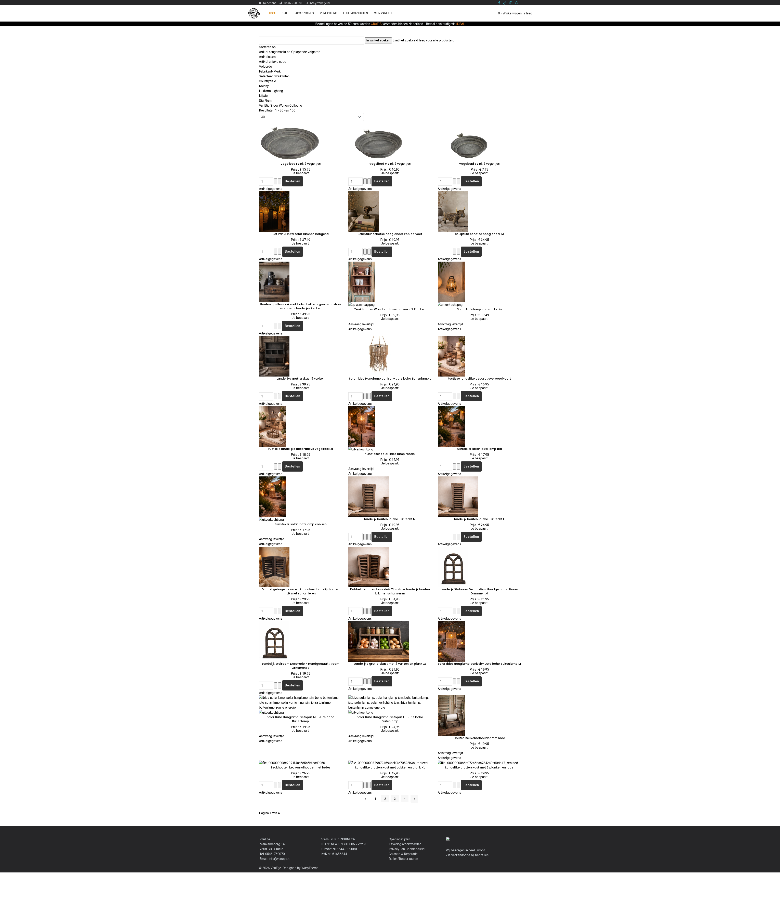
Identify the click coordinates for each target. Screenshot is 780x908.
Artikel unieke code (272, 62)
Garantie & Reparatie (403, 854)
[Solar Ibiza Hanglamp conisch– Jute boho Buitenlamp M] (451, 641)
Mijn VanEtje (383, 13)
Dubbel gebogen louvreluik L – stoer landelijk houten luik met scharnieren (300, 591)
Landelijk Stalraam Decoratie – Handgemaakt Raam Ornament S (300, 666)
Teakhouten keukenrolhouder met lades (300, 767)
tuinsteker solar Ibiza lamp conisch (301, 524)
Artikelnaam (267, 57)
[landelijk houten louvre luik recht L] (458, 496)
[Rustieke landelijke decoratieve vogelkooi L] (451, 356)
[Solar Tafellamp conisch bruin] (451, 282)
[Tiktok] (504, 3)
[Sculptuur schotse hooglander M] (453, 211)
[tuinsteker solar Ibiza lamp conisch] (272, 496)
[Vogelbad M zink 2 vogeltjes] (378, 141)
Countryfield (267, 81)
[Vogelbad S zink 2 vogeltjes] (468, 141)
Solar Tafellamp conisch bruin (479, 309)
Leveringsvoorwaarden (405, 844)
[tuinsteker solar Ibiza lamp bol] (451, 426)
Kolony (264, 86)
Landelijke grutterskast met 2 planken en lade (479, 767)
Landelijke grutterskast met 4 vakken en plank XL (390, 664)
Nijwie (263, 96)
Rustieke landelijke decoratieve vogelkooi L (479, 379)
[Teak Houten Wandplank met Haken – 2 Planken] (361, 282)
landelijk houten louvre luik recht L (479, 519)
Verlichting (328, 13)
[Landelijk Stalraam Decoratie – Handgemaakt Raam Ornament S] (278, 641)
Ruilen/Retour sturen (403, 859)
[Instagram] (510, 3)
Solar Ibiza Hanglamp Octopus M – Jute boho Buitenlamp (300, 719)
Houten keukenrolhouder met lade (479, 738)
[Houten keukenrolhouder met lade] (451, 715)
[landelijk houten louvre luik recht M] (368, 496)
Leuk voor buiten (355, 13)
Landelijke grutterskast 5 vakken (301, 379)
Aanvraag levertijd (361, 324)
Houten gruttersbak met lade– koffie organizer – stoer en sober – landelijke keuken (300, 306)
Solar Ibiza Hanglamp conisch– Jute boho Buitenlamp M (479, 664)
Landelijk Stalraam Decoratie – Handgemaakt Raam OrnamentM (479, 591)
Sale (286, 13)
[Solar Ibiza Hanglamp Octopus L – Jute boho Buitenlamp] (390, 702)
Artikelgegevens (270, 189)
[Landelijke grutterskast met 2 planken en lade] (478, 763)
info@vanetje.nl (320, 3)
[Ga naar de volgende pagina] (414, 799)
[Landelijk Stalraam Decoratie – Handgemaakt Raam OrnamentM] (457, 567)
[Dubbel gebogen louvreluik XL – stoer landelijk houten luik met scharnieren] (368, 567)
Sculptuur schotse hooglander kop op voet (390, 234)
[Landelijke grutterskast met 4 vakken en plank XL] (378, 641)
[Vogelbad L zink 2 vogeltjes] (289, 141)
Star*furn (265, 101)
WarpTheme (309, 868)
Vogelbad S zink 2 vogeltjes (479, 164)
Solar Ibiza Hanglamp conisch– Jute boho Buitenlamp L (390, 379)
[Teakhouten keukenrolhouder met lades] (292, 763)
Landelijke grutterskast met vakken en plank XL (390, 767)
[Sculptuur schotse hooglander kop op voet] (363, 211)
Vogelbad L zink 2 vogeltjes (301, 164)
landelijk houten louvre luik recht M (390, 519)
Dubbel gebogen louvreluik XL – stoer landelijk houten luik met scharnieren (390, 591)
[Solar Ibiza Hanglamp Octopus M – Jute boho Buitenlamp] (300, 702)
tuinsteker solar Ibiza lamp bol (479, 449)
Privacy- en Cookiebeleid (407, 849)
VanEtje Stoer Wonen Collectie (280, 105)
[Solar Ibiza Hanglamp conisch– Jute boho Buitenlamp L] (378, 356)
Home (272, 13)
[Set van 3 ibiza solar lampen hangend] (274, 211)
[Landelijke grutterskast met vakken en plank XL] (388, 763)
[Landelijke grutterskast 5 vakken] (274, 356)
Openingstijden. (400, 839)
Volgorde (265, 66)
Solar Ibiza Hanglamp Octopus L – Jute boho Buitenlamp (390, 719)
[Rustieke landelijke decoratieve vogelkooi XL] (272, 426)
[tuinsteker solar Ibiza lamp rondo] (361, 426)
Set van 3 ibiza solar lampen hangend (301, 234)
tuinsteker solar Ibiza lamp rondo (390, 454)
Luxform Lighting (271, 91)
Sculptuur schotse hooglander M (479, 234)
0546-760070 (293, 3)
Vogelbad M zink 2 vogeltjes (390, 164)
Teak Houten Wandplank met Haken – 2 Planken (390, 309)
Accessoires (304, 13)
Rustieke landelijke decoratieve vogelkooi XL (300, 449)
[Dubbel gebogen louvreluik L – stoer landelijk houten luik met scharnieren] (274, 567)
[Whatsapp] (516, 3)
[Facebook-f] (499, 3)
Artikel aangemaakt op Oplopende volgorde (289, 52)
